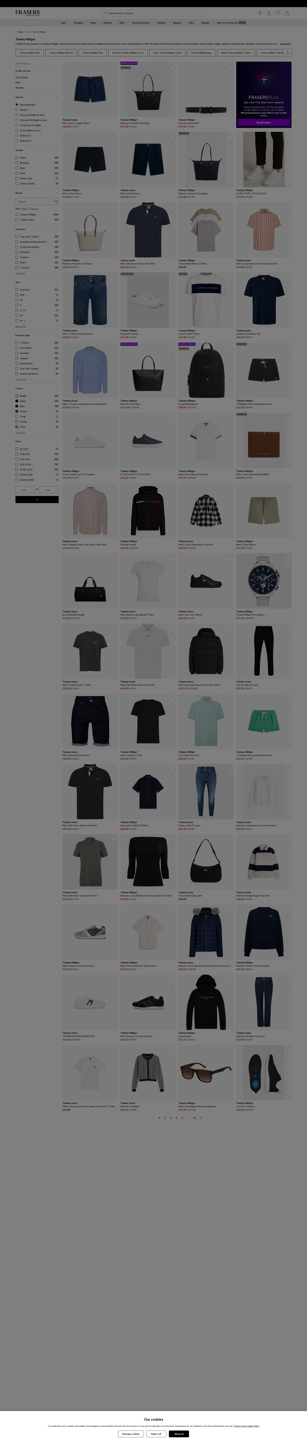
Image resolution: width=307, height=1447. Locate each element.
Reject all (156, 1433)
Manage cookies (131, 1433)
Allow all (179, 1433)
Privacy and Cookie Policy (246, 1426)
